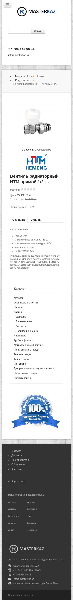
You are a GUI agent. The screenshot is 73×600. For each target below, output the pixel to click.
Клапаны (21, 326)
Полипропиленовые (27, 331)
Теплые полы (21, 359)
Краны (40, 76)
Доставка (16, 455)
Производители (20, 459)
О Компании (18, 464)
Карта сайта (18, 481)
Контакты (16, 469)
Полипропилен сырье (26, 373)
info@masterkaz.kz (18, 55)
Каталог (16, 450)
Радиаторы (20, 335)
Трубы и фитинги (23, 340)
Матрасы (19, 298)
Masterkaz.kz (22, 76)
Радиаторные (22, 80)
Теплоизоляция (22, 354)
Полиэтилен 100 (23, 378)
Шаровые (21, 316)
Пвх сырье (20, 363)
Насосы (18, 307)
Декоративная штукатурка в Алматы (34, 368)
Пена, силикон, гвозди (26, 349)
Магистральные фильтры (28, 345)
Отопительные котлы (26, 302)
